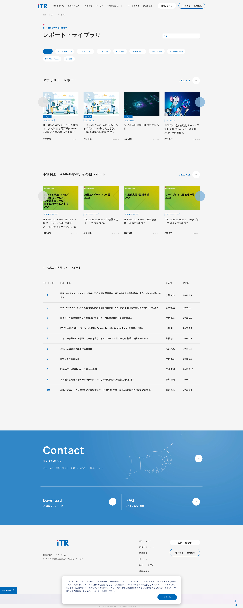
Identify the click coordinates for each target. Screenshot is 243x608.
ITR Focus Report (64, 51)
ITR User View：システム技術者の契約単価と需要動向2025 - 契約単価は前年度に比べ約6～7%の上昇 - (110, 307)
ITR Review (103, 51)
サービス (100, 6)
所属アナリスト (74, 6)
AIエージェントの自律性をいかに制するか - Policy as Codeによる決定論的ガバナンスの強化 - (106, 389)
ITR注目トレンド (85, 51)
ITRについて (58, 6)
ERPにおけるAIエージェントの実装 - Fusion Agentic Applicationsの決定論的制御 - (101, 328)
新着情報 (88, 6)
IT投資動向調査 (157, 51)
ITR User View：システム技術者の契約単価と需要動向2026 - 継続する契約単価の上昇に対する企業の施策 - (110, 295)
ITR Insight (120, 51)
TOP (44, 15)
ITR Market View (176, 51)
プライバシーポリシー (92, 591)
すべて (47, 51)
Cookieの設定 (8, 590)
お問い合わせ (166, 5)
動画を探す (148, 6)
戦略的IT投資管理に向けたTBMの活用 (78, 369)
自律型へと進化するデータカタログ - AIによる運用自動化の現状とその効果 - (97, 379)
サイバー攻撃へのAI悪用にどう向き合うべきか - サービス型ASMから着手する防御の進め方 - (104, 338)
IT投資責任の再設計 (69, 358)
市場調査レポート (115, 6)
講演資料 (69, 59)
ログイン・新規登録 (193, 5)
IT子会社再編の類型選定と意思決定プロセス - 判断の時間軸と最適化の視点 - (97, 317)
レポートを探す (132, 6)
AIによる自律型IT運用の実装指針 (76, 348)
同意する (167, 597)
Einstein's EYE (138, 51)
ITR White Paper (52, 59)
